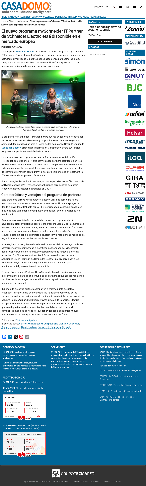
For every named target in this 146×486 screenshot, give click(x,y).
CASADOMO (26, 7)
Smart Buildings (29, 327)
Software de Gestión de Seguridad (55, 327)
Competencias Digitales (56, 323)
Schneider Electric (25, 51)
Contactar (117, 481)
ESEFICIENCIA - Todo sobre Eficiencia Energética (121, 385)
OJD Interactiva (37, 382)
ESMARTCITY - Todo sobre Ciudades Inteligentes (121, 391)
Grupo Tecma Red (131, 352)
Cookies (106, 481)
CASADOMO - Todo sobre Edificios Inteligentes (120, 370)
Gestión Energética (10, 327)
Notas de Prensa (60, 481)
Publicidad (45, 481)
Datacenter (74, 323)
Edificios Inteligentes (18, 21)
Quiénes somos (31, 481)
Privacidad (95, 481)
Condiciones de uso (79, 481)
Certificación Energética (31, 323)
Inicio (3, 21)
